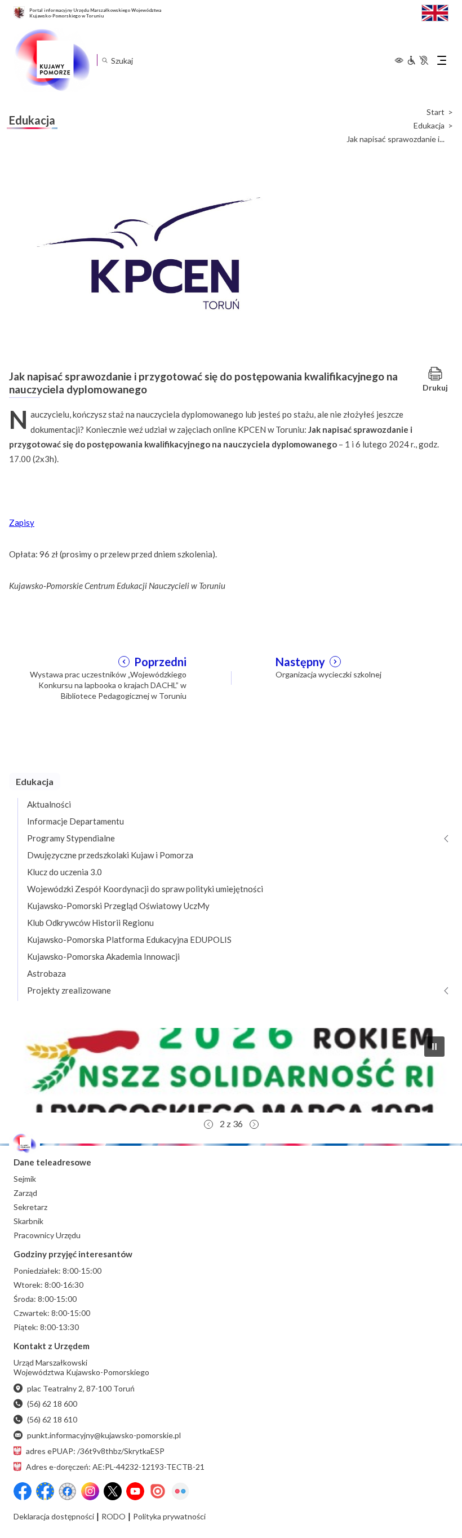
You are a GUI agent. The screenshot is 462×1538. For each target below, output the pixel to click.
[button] (231, 1070)
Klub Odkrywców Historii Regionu (90, 923)
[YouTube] (135, 1491)
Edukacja (429, 126)
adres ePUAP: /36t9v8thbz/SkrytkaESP (95, 1451)
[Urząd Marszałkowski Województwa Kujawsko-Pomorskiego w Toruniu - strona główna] (52, 60)
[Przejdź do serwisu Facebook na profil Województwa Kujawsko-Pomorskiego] (23, 1491)
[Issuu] (158, 1491)
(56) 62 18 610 (52, 1419)
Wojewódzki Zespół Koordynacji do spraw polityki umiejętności (145, 889)
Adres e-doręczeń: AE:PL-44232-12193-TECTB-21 (115, 1466)
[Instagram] (90, 1491)
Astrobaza (46, 973)
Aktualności (49, 804)
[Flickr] (180, 1491)
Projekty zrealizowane (69, 990)
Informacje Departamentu (75, 821)
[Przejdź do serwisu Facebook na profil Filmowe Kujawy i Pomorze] (68, 1491)
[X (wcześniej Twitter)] (113, 1491)
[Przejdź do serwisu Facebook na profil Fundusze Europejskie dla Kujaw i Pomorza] (45, 1491)
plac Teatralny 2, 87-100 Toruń (81, 1388)
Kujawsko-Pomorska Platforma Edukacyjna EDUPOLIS (129, 939)
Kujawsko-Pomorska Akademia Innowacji (103, 956)
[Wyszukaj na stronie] (104, 60)
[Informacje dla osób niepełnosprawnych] (417, 60)
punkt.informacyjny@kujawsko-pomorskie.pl (104, 1435)
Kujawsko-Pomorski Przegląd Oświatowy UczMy (118, 906)
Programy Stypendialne (71, 838)
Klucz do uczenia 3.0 (64, 872)
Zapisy (21, 522)
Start (436, 112)
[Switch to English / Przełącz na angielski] (434, 11)
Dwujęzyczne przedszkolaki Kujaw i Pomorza (110, 855)
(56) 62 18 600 (52, 1403)
